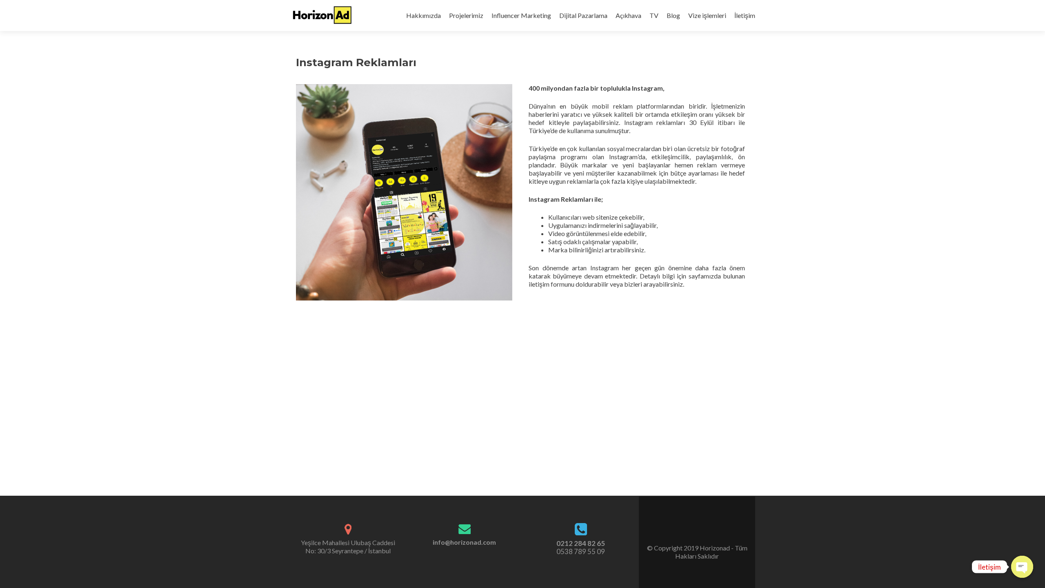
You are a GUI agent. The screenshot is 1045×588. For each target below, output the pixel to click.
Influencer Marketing (521, 15)
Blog (673, 15)
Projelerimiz (466, 15)
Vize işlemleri (707, 15)
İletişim (744, 15)
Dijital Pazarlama (583, 15)
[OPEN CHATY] (1022, 567)
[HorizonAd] (322, 15)
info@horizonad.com (464, 542)
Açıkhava (628, 15)
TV (653, 15)
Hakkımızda (423, 15)
